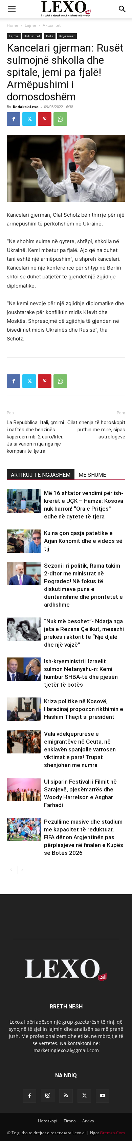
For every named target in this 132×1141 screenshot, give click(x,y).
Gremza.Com (112, 1133)
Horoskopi (47, 1121)
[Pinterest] (44, 119)
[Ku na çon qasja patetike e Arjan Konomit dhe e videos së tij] (24, 541)
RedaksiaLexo (26, 106)
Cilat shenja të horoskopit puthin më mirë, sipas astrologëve (96, 429)
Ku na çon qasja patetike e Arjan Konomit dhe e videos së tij (83, 541)
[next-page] (22, 870)
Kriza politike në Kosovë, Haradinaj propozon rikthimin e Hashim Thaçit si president (83, 709)
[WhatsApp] (60, 119)
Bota (49, 36)
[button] (11, 9)
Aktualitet (52, 25)
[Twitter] (29, 119)
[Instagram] (47, 1095)
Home (12, 25)
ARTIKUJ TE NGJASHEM (40, 475)
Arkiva (88, 1121)
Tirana (70, 1121)
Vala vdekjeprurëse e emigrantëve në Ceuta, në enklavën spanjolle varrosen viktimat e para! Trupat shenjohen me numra (80, 749)
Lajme (30, 25)
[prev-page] (11, 870)
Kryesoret (67, 36)
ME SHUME (92, 475)
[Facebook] (13, 119)
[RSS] (66, 1096)
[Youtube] (102, 1096)
